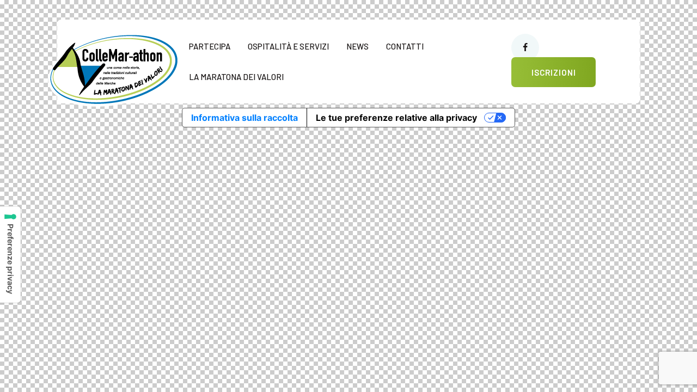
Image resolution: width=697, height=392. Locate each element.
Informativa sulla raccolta (244, 117)
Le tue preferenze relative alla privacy (396, 117)
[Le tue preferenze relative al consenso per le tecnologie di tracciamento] (10, 254)
